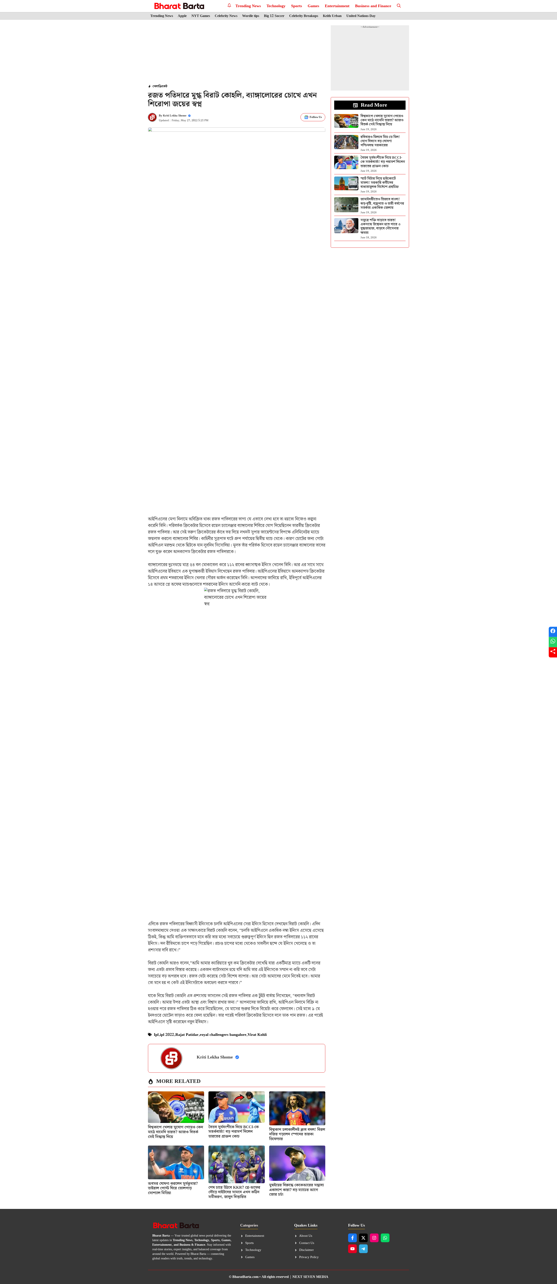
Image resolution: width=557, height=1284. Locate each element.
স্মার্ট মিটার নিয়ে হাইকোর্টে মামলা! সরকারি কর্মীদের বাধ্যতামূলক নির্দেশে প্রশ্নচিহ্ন (380, 183)
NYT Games (200, 16)
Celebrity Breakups (303, 16)
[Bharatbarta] (178, 6)
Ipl (156, 1035)
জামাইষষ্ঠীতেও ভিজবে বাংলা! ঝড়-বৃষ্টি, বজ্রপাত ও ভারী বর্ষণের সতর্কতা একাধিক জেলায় (382, 203)
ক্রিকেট (163, 86)
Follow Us (316, 117)
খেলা (156, 86)
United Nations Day (361, 16)
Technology (276, 6)
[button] (399, 6)
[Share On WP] (553, 642)
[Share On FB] (553, 632)
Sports (296, 6)
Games (313, 6)
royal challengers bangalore (223, 1035)
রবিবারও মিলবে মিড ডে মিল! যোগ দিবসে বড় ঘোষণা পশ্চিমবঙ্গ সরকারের (380, 141)
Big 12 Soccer (274, 16)
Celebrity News (226, 16)
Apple (182, 16)
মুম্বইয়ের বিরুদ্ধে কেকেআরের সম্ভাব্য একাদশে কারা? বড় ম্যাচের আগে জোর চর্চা (296, 1190)
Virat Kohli (257, 1035)
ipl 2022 (167, 1035)
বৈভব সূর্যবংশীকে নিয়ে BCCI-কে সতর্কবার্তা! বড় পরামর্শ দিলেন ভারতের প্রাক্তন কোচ (233, 1131)
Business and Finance (373, 6)
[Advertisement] (236, 52)
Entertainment (337, 6)
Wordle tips (250, 16)
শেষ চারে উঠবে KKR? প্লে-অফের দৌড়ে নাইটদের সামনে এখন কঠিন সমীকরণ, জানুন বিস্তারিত (234, 1192)
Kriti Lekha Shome (174, 115)
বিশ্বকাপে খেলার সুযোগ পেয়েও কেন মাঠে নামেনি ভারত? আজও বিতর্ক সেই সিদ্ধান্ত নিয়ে (175, 1132)
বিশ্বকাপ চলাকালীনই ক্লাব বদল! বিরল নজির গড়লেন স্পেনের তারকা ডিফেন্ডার (297, 1134)
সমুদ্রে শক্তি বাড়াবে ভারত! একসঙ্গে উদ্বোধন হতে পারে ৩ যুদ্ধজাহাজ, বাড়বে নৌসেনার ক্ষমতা (381, 226)
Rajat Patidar (186, 1035)
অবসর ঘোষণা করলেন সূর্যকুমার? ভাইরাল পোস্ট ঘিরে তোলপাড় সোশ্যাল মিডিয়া (173, 1188)
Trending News (248, 6)
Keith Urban (332, 16)
